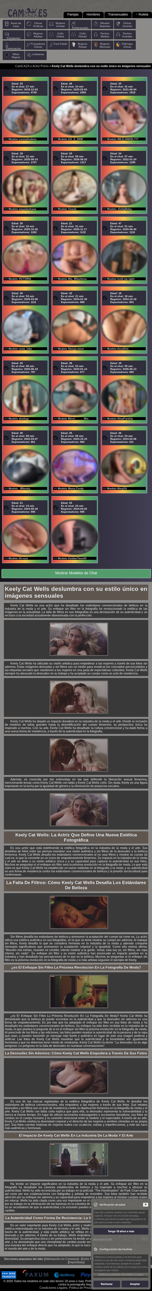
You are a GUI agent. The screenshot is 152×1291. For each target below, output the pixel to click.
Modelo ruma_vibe (20, 348)
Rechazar (107, 1283)
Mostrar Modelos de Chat (76, 573)
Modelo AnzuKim (117, 348)
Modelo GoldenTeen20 (72, 558)
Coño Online (60, 35)
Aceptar (135, 1283)
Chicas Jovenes (127, 25)
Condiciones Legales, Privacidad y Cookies (120, 1274)
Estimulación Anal (13, 50)
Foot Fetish (60, 43)
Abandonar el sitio (102, 1239)
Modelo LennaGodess (23, 139)
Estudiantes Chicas (13, 40)
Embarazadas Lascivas (80, 29)
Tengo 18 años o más (121, 1231)
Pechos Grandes (127, 35)
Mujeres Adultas (38, 35)
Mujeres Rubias (82, 45)
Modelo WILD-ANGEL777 (122, 139)
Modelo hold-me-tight (121, 278)
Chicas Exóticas (38, 25)
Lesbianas (38, 54)
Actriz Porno (40, 66)
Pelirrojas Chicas (127, 45)
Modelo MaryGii (117, 488)
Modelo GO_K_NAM (70, 139)
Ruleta (143, 14)
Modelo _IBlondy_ (20, 488)
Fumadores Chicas (38, 45)
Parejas (73, 14)
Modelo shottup (19, 418)
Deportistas (76, 1262)
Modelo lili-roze (18, 558)
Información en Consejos (61, 1258)
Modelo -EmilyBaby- (120, 208)
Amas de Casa (16, 25)
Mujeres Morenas (105, 45)
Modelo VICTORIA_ (21, 278)
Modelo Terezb (67, 208)
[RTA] (144, 1239)
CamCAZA (22, 66)
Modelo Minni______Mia (73, 418)
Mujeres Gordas (60, 25)
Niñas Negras (16, 56)
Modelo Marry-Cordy (71, 488)
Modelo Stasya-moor (71, 348)
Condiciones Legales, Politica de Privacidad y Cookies (75, 1287)
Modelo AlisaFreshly (120, 418)
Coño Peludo (83, 35)
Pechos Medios (104, 35)
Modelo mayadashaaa (22, 208)
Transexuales (118, 14)
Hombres (93, 14)
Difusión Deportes (105, 25)
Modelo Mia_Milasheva (72, 278)
